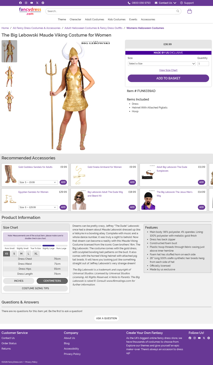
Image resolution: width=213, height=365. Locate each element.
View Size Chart (168, 70)
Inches (18, 280)
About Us (69, 338)
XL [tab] (35, 253)
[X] (37, 3)
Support (189, 2)
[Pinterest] (43, 3)
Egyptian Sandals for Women (33, 192)
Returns (6, 348)
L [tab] (28, 253)
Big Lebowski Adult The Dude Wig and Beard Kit (105, 194)
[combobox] (110, 11)
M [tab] (21, 253)
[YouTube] (31, 3)
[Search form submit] (178, 11)
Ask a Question (106, 318)
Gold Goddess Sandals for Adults (35, 167)
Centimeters (52, 280)
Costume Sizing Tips (35, 288)
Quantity (202, 58)
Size (130, 58)
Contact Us (165, 2)
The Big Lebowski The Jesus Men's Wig (174, 194)
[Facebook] (20, 3)
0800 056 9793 (141, 2)
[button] (190, 11)
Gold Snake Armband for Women (105, 167)
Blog (67, 343)
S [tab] (14, 253)
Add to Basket (168, 78)
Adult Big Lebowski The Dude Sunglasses (172, 169)
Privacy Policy (72, 353)
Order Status (9, 343)
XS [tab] (6, 253)
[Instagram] (26, 3)
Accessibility (71, 348)
